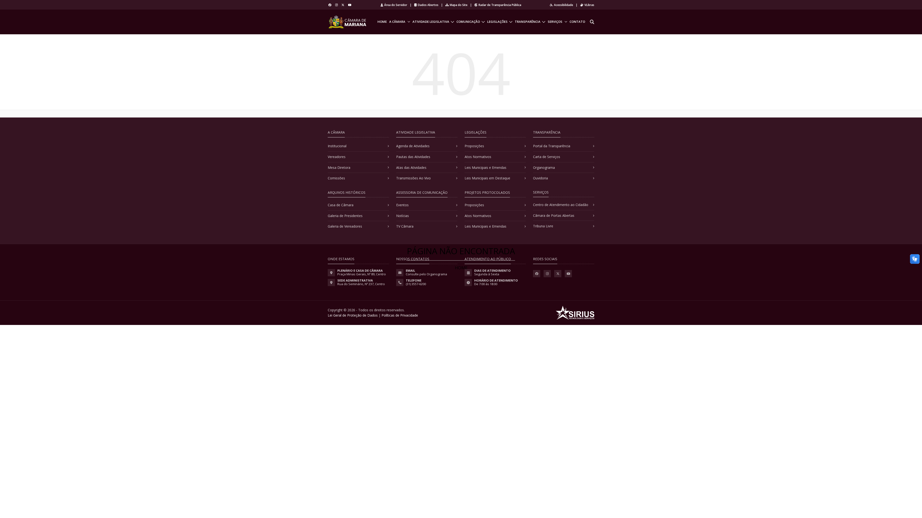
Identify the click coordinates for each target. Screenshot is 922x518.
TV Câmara (404, 226)
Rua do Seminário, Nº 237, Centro (361, 284)
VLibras (589, 5)
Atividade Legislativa (430, 21)
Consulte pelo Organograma (426, 274)
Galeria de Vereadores (345, 226)
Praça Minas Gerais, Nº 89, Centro (361, 274)
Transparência (527, 21)
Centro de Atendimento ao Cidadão (560, 204)
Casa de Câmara (340, 205)
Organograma (544, 167)
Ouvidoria (540, 178)
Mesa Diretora (339, 167)
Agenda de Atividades (413, 146)
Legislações (497, 21)
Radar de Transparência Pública (500, 5)
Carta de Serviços (546, 156)
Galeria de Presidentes (345, 215)
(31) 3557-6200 (416, 284)
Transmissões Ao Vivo (413, 178)
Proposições (474, 146)
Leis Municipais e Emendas (485, 167)
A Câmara (397, 21)
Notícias (402, 215)
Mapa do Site (458, 5)
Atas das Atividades (411, 167)
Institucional (337, 146)
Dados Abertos (428, 5)
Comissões (336, 178)
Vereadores (337, 156)
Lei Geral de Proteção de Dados (353, 315)
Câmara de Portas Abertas (553, 215)
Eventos (402, 205)
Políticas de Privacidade (400, 315)
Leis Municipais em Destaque (487, 178)
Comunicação (468, 21)
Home (382, 21)
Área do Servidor (395, 5)
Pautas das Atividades (413, 156)
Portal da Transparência (551, 146)
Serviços (555, 21)
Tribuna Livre (543, 226)
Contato (577, 21)
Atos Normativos (478, 156)
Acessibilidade (563, 5)
